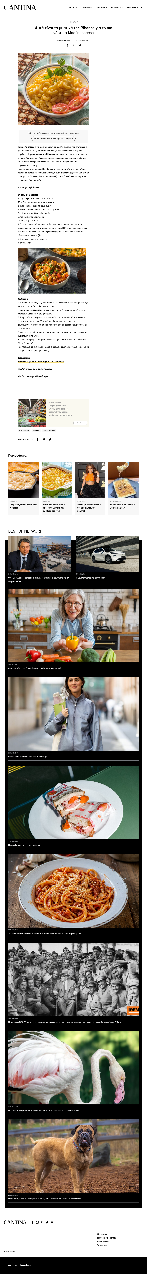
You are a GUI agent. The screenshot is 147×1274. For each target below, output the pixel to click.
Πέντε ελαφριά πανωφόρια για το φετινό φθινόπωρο (27, 757)
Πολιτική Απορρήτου (106, 1237)
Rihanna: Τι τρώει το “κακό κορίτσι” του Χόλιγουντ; (41, 361)
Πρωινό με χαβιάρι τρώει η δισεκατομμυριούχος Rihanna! (89, 507)
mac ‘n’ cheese (27, 147)
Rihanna (50, 154)
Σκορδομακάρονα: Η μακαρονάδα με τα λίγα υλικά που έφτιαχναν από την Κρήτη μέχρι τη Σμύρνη (44, 933)
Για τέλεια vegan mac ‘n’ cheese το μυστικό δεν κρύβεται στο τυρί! (54, 507)
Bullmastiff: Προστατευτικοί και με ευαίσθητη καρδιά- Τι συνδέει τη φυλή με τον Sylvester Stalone (44, 1199)
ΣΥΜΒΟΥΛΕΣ (15, 501)
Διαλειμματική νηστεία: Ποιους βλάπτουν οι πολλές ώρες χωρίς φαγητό (34, 668)
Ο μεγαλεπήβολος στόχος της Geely (90, 578)
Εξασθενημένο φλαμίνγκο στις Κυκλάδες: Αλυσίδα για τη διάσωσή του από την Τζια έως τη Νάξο (43, 1110)
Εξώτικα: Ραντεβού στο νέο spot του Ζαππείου (25, 845)
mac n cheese (24, 431)
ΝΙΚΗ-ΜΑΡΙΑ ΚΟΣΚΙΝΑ (64, 40)
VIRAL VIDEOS (115, 501)
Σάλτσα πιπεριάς (49, 431)
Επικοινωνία (103, 1241)
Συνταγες (72, 8)
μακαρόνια (37, 310)
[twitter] (79, 45)
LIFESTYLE (73, 22)
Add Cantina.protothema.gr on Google (52, 138)
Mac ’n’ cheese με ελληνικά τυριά (33, 376)
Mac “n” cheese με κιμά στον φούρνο (35, 369)
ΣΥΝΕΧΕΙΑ (79, 423)
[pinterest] (73, 45)
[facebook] (67, 45)
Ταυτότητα (102, 1245)
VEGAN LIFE (47, 501)
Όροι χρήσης (103, 1234)
